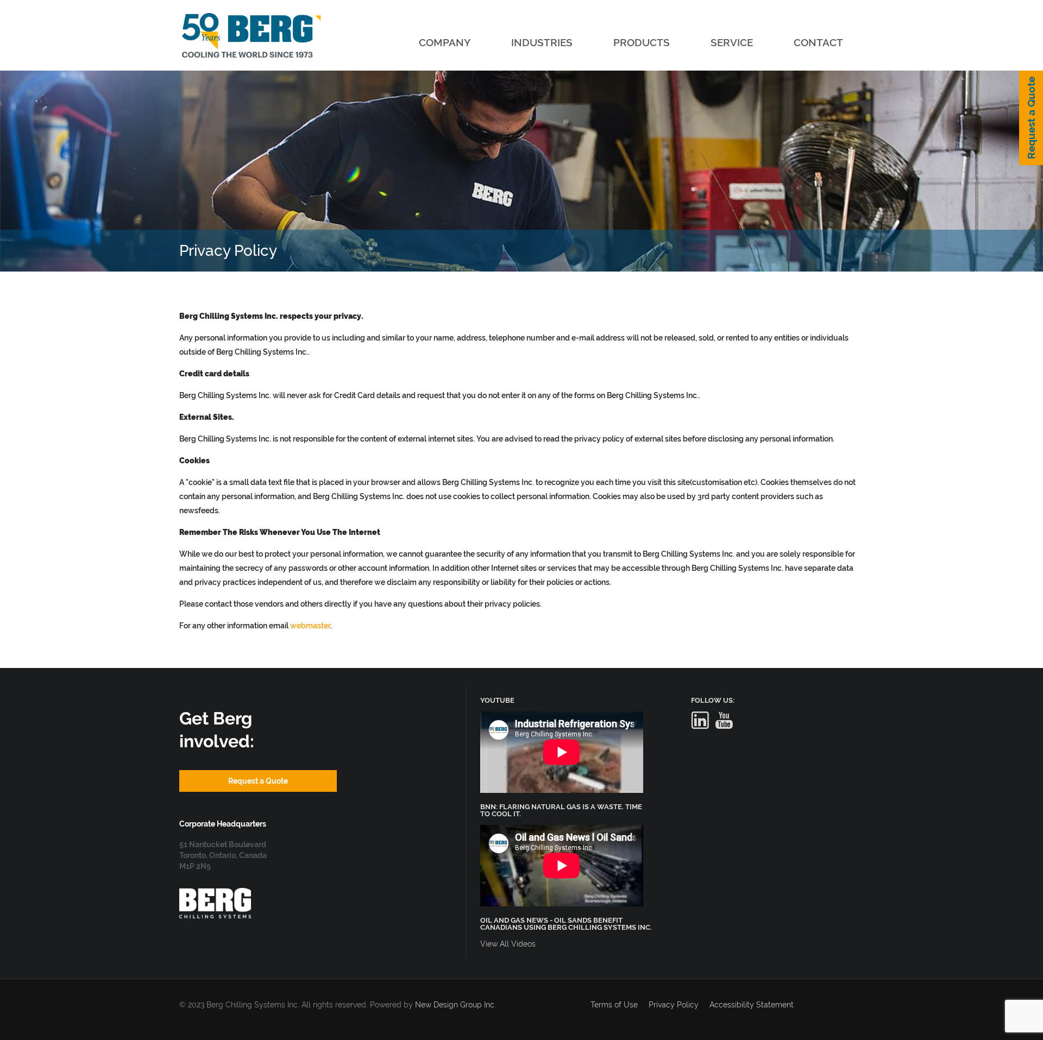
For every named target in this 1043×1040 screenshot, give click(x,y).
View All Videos (508, 944)
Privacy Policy (674, 1004)
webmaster (310, 625)
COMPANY (444, 42)
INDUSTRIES (542, 42)
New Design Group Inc (454, 1004)
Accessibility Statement (751, 1004)
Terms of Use (614, 1004)
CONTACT (818, 42)
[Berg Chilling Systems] (215, 893)
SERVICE (732, 42)
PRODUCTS (641, 42)
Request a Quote (1031, 118)
